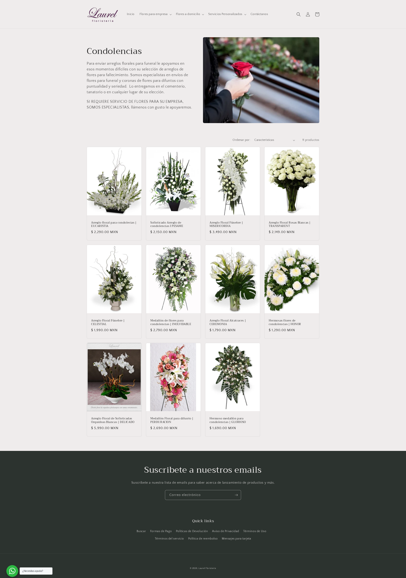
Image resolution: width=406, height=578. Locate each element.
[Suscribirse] (236, 495)
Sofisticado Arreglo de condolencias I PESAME (166, 224)
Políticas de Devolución (192, 531)
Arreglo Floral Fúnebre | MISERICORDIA (226, 224)
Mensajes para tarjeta (236, 538)
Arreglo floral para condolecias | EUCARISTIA (114, 224)
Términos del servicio (169, 538)
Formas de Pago (161, 531)
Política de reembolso (203, 538)
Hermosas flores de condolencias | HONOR (285, 322)
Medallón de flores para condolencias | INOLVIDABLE (170, 322)
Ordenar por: (241, 140)
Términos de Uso (254, 531)
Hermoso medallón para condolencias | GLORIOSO (228, 420)
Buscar (141, 531)
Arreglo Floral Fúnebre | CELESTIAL (108, 322)
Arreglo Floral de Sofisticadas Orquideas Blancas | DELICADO (112, 420)
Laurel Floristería (207, 568)
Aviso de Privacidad (225, 531)
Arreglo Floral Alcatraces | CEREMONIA (228, 322)
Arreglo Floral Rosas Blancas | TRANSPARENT (290, 224)
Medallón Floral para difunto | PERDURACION (171, 420)
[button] (155, 14)
